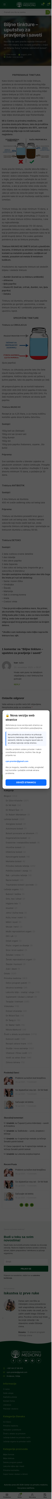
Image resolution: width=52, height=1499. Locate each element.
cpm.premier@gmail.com (17, 761)
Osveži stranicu (26, 782)
